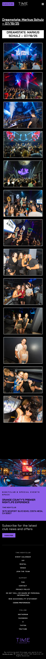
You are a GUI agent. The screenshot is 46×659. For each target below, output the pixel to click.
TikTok (23, 625)
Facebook (23, 618)
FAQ (23, 582)
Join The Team (23, 571)
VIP (23, 561)
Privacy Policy (23, 589)
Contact (23, 586)
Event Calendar (23, 557)
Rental (23, 564)
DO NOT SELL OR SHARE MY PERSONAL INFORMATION (23, 594)
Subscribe (8, 4)
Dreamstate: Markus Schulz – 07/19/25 (23, 21)
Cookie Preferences (21, 603)
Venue (23, 568)
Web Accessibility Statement (23, 599)
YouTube (23, 629)
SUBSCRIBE (8, 535)
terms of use (7, 654)
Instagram (23, 615)
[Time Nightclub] (23, 640)
